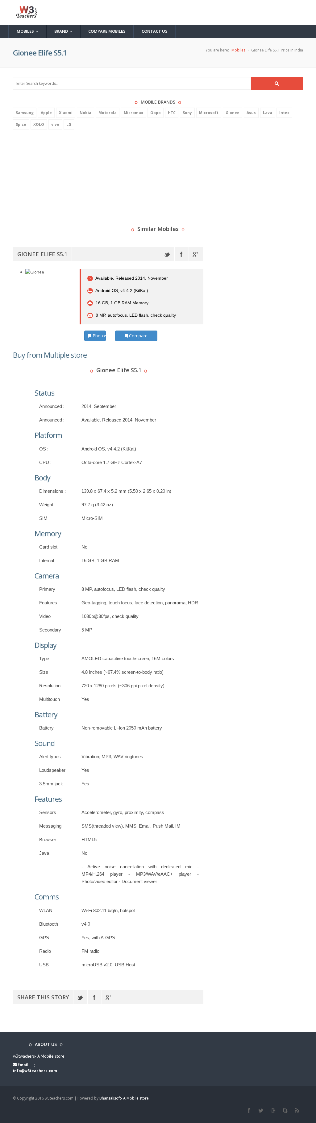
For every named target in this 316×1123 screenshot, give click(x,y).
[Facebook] (182, 254)
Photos (98, 336)
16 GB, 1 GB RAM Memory (121, 302)
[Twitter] (167, 254)
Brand (64, 31)
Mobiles (29, 31)
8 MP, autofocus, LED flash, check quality (135, 315)
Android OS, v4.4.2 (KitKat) (121, 290)
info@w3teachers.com (35, 1070)
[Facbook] (248, 1110)
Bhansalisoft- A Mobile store (124, 1098)
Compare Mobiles (107, 31)
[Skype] (285, 1110)
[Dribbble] (273, 1110)
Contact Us (155, 31)
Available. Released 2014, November (131, 278)
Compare (138, 336)
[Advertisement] (59, 174)
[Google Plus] (196, 254)
